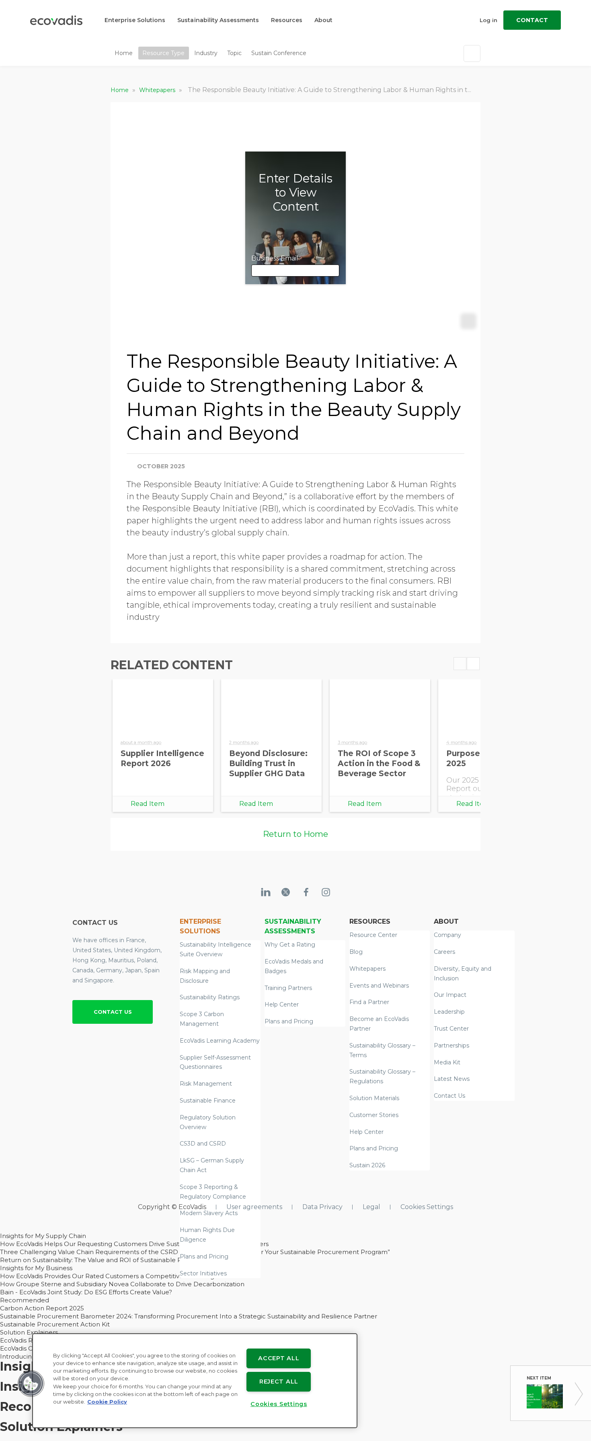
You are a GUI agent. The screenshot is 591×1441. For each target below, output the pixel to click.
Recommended (24, 1300)
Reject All (278, 1381)
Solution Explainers (29, 1332)
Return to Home (295, 834)
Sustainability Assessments (218, 20)
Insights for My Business (36, 1268)
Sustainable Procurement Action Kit (55, 1324)
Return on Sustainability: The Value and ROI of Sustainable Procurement (109, 1260)
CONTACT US (113, 1011)
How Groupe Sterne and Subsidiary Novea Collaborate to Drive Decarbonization (122, 1284)
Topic (234, 53)
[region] (194, 1380)
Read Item (147, 804)
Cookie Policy (107, 1402)
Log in (488, 20)
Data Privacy (322, 1207)
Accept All (278, 1358)
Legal (371, 1207)
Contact (532, 20)
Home (124, 53)
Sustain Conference (278, 53)
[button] (31, 1383)
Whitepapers (158, 90)
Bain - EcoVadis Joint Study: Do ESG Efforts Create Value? (86, 1292)
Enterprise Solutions (135, 20)
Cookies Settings (426, 1207)
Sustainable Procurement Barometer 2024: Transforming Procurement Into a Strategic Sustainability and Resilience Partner (188, 1316)
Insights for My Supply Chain (43, 1236)
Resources (286, 20)
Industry (206, 53)
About (323, 20)
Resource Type (163, 53)
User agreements (254, 1207)
